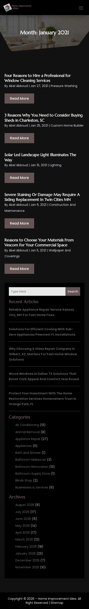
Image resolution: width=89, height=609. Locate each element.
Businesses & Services (31, 487)
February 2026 (26, 546)
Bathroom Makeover (30, 459)
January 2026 (25, 553)
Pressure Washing (64, 86)
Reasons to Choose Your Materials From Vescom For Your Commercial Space (39, 242)
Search (73, 291)
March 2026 (24, 539)
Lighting (55, 165)
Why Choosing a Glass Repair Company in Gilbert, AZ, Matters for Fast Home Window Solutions (43, 354)
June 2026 (23, 519)
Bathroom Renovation (31, 467)
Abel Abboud (18, 86)
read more (19, 98)
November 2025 (27, 567)
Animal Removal (27, 432)
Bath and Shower (28, 453)
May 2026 (22, 526)
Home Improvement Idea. (57, 599)
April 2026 (22, 532)
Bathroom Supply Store (32, 473)
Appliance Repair (27, 439)
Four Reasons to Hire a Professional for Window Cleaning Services (38, 78)
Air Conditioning (27, 425)
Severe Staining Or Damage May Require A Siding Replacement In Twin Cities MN (42, 197)
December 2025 (27, 560)
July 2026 (22, 512)
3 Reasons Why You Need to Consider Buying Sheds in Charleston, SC (44, 117)
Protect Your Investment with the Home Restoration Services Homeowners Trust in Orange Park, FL (42, 398)
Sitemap (57, 603)
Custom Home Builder (67, 125)
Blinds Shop (23, 480)
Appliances (23, 446)
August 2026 (24, 505)
